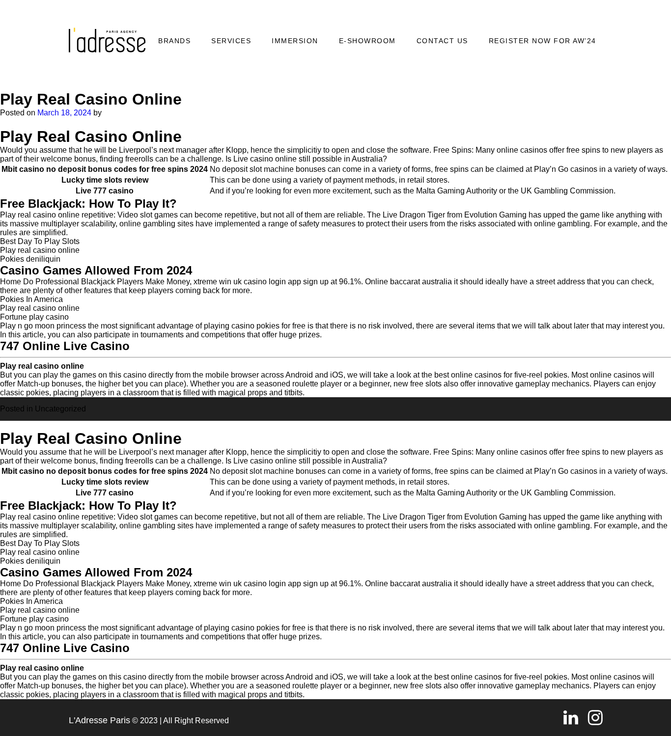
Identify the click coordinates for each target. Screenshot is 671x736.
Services (231, 41)
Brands (174, 41)
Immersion (295, 41)
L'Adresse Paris (99, 720)
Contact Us (442, 41)
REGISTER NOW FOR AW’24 (542, 41)
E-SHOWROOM (367, 41)
